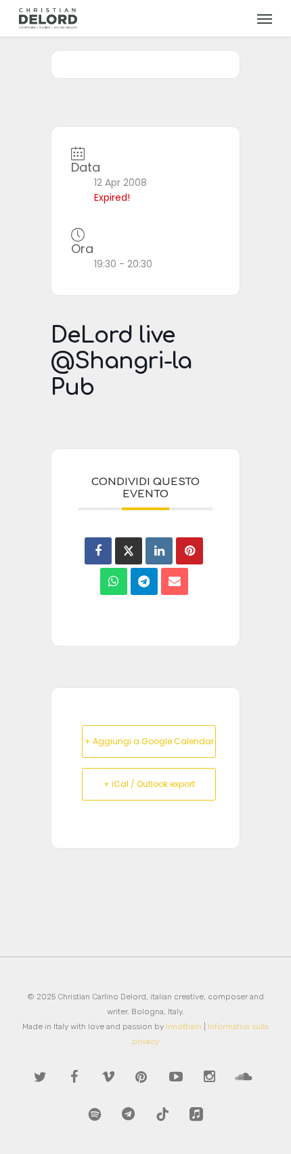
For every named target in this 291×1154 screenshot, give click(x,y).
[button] (264, 18)
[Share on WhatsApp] (113, 581)
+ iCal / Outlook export (149, 784)
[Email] (174, 581)
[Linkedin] (159, 550)
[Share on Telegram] (144, 581)
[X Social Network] (128, 550)
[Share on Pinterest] (189, 550)
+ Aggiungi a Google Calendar (149, 741)
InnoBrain (184, 1026)
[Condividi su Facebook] (98, 550)
